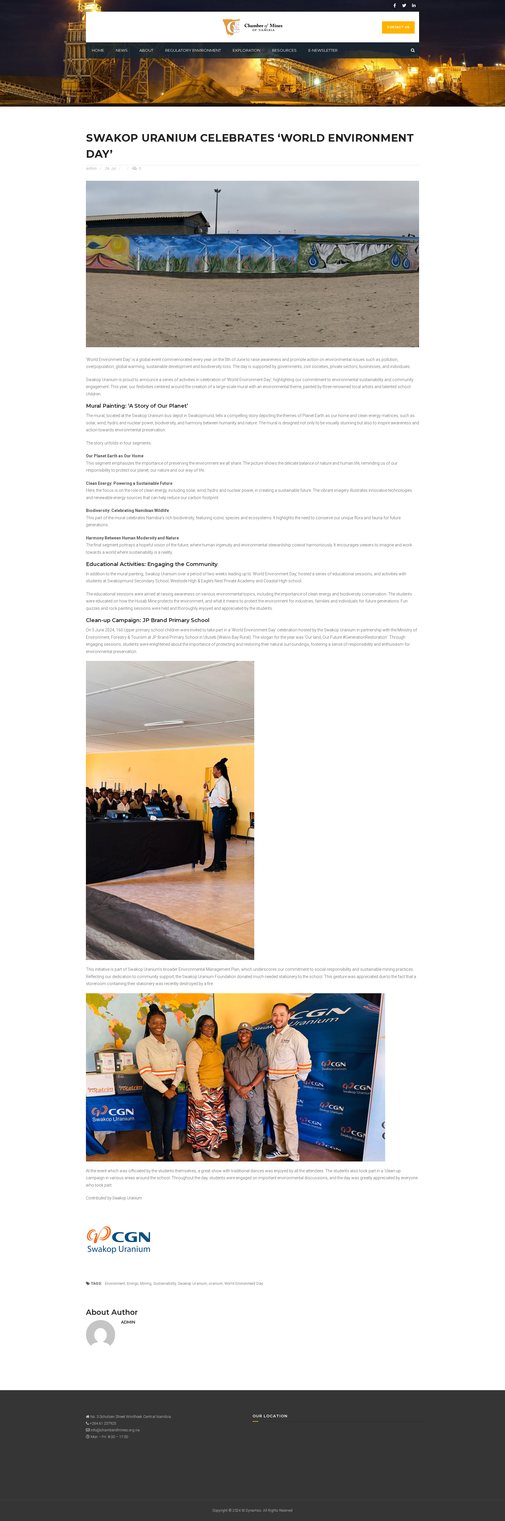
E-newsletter (323, 50)
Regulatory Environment (193, 50)
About (146, 50)
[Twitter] (404, 5)
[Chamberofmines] (252, 27)
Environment (115, 1283)
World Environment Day (243, 1283)
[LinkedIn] (413, 5)
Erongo (132, 1283)
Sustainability (164, 1283)
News (122, 50)
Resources (284, 50)
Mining (145, 1283)
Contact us (398, 27)
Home (98, 50)
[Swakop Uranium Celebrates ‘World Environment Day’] (252, 263)
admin (91, 168)
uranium (216, 1283)
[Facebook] (394, 5)
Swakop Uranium (192, 1283)
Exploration (246, 50)
